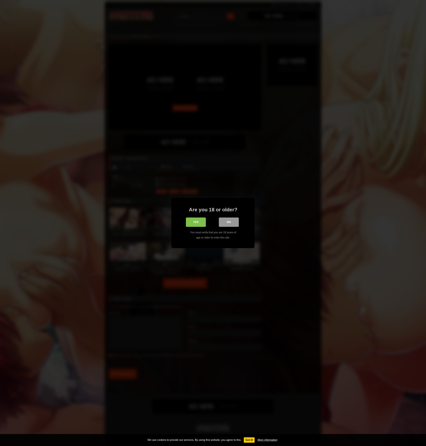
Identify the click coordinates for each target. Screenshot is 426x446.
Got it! (249, 440)
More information (267, 440)
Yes (196, 222)
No (229, 222)
